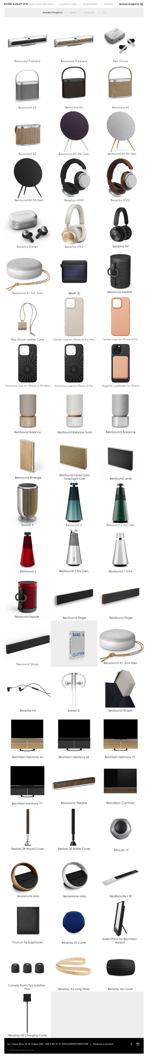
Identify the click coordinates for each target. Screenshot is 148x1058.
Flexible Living (68, 4)
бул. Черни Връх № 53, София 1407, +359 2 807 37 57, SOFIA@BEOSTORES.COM (48, 1044)
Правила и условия (103, 1044)
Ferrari (108, 4)
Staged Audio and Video (39, 4)
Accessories (90, 4)
